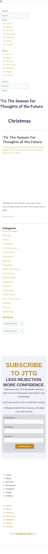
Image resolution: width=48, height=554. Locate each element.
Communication (10, 147)
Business (7, 235)
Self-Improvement (25, 150)
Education (7, 261)
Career (6, 240)
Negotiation (8, 282)
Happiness (8, 265)
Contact (9, 44)
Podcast (6, 286)
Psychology (8, 290)
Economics (8, 256)
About (9, 27)
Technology (8, 311)
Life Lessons (24, 147)
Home (9, 23)
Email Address (10, 417)
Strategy (39, 150)
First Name (9, 427)
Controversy (8, 252)
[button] (24, 51)
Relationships (9, 150)
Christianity (8, 244)
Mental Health (37, 147)
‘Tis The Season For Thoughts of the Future (22, 139)
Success (6, 307)
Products (10, 37)
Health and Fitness (11, 269)
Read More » (8, 216)
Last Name (9, 436)
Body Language (10, 231)
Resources (10, 34)
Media (8, 41)
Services (9, 30)
